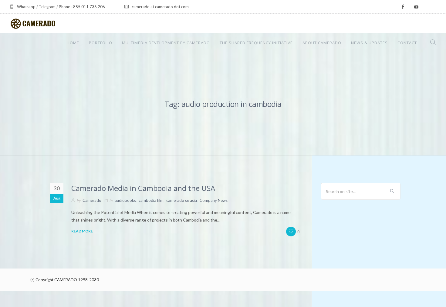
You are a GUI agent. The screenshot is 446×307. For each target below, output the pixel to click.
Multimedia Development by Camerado (166, 42)
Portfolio (100, 42)
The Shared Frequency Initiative (256, 42)
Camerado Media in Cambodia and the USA (143, 188)
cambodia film (151, 200)
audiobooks (125, 200)
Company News (214, 200)
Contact (407, 42)
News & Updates (369, 42)
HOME (73, 42)
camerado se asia (181, 200)
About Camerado (321, 42)
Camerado (92, 200)
